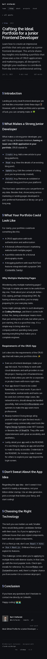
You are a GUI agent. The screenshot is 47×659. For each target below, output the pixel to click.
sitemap (23, 650)
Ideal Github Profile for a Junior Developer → (20, 629)
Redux (35, 566)
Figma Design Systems (15, 426)
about (18, 9)
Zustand (6, 570)
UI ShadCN (24, 430)
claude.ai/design (9, 646)
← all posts (7, 15)
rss (16, 650)
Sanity (19, 270)
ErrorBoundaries (31, 404)
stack (35, 9)
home (4, 9)
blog (11, 9)
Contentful (10, 270)
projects (26, 9)
